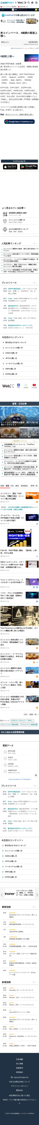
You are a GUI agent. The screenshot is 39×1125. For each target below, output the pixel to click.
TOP (4, 1124)
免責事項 (19, 1068)
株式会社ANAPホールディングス (20, 325)
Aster (10, 298)
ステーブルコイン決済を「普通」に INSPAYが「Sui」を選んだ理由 (22, 291)
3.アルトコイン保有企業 (29, 724)
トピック (19, 1124)
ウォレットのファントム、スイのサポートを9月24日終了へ (12, 581)
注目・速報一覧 (30, 714)
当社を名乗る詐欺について (19, 1082)
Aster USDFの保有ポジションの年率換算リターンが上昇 (24, 893)
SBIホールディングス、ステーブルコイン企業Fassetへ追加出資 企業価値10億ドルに (12, 564)
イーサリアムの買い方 (14, 363)
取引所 (27, 1124)
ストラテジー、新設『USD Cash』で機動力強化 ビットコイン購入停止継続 (12, 496)
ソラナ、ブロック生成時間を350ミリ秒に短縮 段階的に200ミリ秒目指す (11, 595)
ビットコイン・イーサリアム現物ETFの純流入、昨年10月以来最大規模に (11, 656)
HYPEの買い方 (11, 374)
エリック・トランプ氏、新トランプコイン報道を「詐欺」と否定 (11, 684)
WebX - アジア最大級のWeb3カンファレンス (19, 1101)
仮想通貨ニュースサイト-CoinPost (24, 1113)
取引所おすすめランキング (15, 342)
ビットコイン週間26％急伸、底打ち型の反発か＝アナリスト (11, 670)
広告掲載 (19, 1059)
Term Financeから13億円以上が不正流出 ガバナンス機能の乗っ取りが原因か (19, 629)
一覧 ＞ (34, 441)
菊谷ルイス (5, 42)
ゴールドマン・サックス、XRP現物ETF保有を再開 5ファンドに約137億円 (12, 517)
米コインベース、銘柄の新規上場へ (19, 114)
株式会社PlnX (13, 306)
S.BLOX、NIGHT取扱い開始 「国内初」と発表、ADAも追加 (18, 551)
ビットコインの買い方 (17, 220)
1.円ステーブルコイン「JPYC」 (22, 720)
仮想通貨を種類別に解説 (18, 213)
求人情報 (19, 1064)
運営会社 (19, 1090)
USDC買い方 (24, 7)
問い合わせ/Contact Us (19, 1077)
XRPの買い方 (10, 369)
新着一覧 (12, 1124)
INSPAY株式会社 (14, 289)
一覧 (33, 243)
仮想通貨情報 (33, 42)
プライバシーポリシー (19, 1086)
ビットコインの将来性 (9, 7)
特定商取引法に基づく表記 (19, 1095)
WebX (34, 1124)
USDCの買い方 (11, 353)
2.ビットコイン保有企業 (9, 724)
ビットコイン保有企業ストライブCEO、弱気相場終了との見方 (11, 642)
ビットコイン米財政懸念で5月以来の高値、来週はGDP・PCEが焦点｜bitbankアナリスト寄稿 (12, 700)
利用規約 (19, 1072)
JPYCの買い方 (11, 358)
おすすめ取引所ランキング (18, 229)
